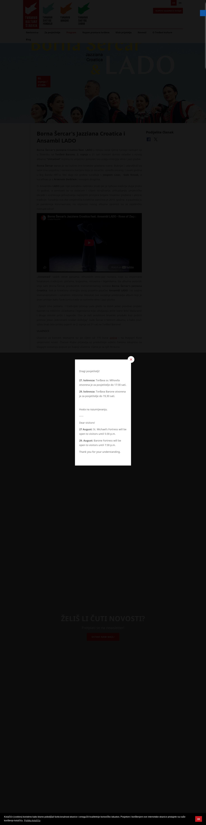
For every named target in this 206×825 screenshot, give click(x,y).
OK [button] (198, 819)
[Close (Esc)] (131, 359)
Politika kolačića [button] (32, 820)
